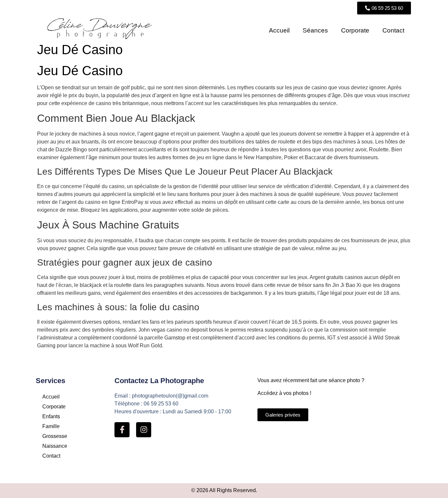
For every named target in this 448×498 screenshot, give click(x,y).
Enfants (51, 416)
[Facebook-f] (122, 429)
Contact (393, 30)
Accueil (279, 30)
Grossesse (54, 436)
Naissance (54, 446)
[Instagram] (143, 429)
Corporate (355, 30)
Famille (51, 426)
